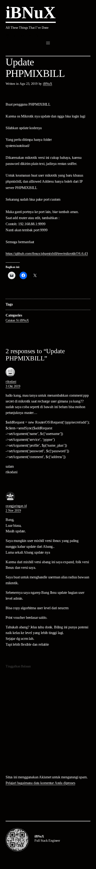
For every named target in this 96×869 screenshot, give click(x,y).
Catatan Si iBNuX (17, 320)
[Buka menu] (48, 43)
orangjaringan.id (16, 506)
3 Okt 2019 (13, 386)
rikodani (11, 381)
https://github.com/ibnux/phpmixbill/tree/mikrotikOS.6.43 (47, 253)
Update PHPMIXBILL (35, 67)
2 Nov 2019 (13, 510)
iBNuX (31, 12)
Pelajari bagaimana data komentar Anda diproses (40, 783)
